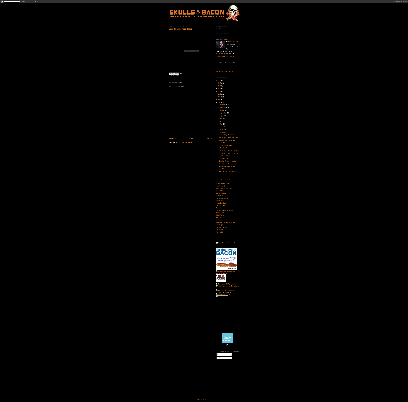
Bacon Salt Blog (221, 203)
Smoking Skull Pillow (225, 145)
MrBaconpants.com (222, 198)
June (221, 121)
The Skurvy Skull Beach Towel (228, 137)
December (223, 104)
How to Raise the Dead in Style (228, 151)
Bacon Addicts (220, 191)
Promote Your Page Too (222, 33)
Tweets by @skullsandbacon (224, 71)
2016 (219, 80)
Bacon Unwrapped (221, 193)
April (221, 127)
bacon (177, 75)
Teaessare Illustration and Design (226, 222)
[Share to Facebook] (176, 74)
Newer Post (172, 138)
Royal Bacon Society (222, 208)
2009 (219, 99)
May (221, 124)
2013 (219, 88)
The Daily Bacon (221, 205)
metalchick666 (233, 41)
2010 (219, 97)
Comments (221, 358)
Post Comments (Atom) (185, 142)
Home (191, 138)
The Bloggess (220, 225)
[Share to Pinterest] (178, 74)
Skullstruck (219, 220)
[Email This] (170, 74)
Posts (220, 354)
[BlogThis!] (172, 74)
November (223, 107)
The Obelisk (219, 232)
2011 (219, 94)
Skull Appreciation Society (224, 188)
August (222, 116)
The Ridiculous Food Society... (225, 210)
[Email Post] (181, 73)
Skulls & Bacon (219, 28)
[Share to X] (174, 74)
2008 (219, 102)
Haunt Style (219, 217)
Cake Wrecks (220, 215)
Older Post (209, 138)
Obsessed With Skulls (222, 184)
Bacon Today (220, 196)
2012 (219, 91)
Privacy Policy (223, 158)
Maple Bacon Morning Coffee (228, 164)
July (221, 118)
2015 (219, 83)
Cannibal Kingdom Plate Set (227, 161)
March (222, 129)
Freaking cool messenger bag (228, 171)
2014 (219, 86)
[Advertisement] (194, 135)
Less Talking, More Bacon (180, 29)
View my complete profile (225, 56)
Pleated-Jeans (220, 213)
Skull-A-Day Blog (221, 186)
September (223, 113)
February (222, 132)
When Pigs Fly (223, 148)
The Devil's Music (221, 227)
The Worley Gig (220, 229)
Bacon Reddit (220, 200)
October (222, 110)
